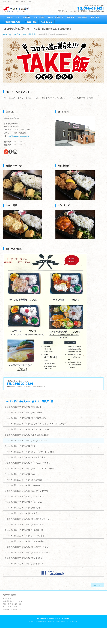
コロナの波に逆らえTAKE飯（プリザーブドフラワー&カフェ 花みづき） (37, 424)
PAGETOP (97, 585)
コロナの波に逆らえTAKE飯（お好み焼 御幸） (26, 525)
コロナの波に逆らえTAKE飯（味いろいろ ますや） (28, 491)
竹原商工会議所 (50, 619)
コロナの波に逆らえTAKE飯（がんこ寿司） (25, 413)
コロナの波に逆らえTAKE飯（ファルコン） (25, 558)
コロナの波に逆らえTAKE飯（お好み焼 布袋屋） (27, 457)
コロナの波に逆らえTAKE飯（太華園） (23, 513)
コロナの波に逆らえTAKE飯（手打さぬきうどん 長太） (29, 463)
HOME (5, 34)
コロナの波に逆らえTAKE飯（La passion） (24, 485)
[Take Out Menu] (45, 371)
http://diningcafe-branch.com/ (18, 136)
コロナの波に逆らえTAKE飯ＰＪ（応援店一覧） (23, 34)
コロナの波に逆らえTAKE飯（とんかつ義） (25, 480)
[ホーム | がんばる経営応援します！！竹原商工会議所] (17, 10)
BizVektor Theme (54, 621)
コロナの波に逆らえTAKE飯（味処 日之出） (25, 407)
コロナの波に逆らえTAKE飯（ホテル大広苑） (26, 541)
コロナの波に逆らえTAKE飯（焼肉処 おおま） (26, 564)
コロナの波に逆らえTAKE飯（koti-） (22, 474)
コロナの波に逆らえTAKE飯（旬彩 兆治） (24, 508)
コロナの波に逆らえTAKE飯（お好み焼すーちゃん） (28, 547)
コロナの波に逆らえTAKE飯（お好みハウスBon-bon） (29, 429)
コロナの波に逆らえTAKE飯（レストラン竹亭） (26, 536)
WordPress (42, 621)
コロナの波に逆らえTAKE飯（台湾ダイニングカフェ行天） (31, 469)
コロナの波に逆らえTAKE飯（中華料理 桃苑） (26, 530)
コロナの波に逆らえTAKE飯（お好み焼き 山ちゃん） (29, 553)
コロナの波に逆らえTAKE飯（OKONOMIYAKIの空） (28, 435)
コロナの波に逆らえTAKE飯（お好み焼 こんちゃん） (29, 519)
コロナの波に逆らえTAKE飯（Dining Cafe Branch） (27, 441)
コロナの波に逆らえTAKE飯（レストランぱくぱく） (28, 496)
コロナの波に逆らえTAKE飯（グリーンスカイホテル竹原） (31, 452)
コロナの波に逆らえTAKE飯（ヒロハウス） (25, 502)
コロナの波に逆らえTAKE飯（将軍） (22, 446)
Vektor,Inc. (65, 621)
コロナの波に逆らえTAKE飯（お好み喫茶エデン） (27, 418)
